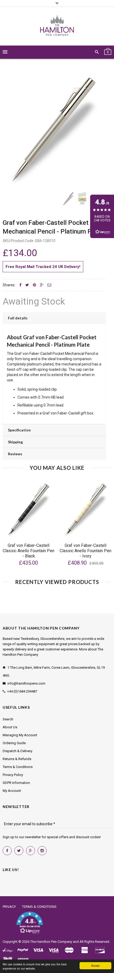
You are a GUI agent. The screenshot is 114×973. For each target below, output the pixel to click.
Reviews (15, 454)
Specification (19, 430)
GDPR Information (16, 783)
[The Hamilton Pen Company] (57, 26)
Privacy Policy (13, 775)
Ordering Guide (14, 743)
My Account (12, 791)
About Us (10, 727)
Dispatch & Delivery (17, 751)
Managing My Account (20, 735)
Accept (95, 965)
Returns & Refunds (17, 759)
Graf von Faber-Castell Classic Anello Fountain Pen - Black (28, 551)
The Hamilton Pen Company (51, 942)
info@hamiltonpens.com (26, 683)
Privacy (9, 907)
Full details (18, 318)
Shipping (15, 442)
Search (8, 719)
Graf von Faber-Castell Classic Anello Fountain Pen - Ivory (85, 551)
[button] (29, 922)
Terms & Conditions (18, 767)
